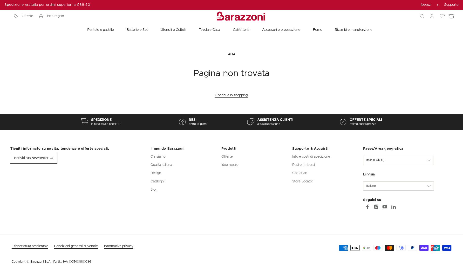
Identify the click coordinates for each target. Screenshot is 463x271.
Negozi (426, 4)
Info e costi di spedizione (311, 156)
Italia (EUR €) (375, 160)
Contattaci (299, 173)
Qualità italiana (161, 165)
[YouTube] (385, 206)
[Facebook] (367, 206)
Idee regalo (55, 16)
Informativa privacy (118, 246)
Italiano (371, 185)
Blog (153, 189)
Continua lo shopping (231, 95)
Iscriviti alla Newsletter (31, 158)
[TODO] (393, 206)
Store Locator (302, 181)
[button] (422, 16)
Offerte (27, 16)
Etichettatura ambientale (30, 246)
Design (155, 173)
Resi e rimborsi (303, 165)
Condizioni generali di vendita (76, 246)
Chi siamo (157, 156)
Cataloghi (157, 181)
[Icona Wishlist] (442, 16)
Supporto (451, 4)
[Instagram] (376, 206)
